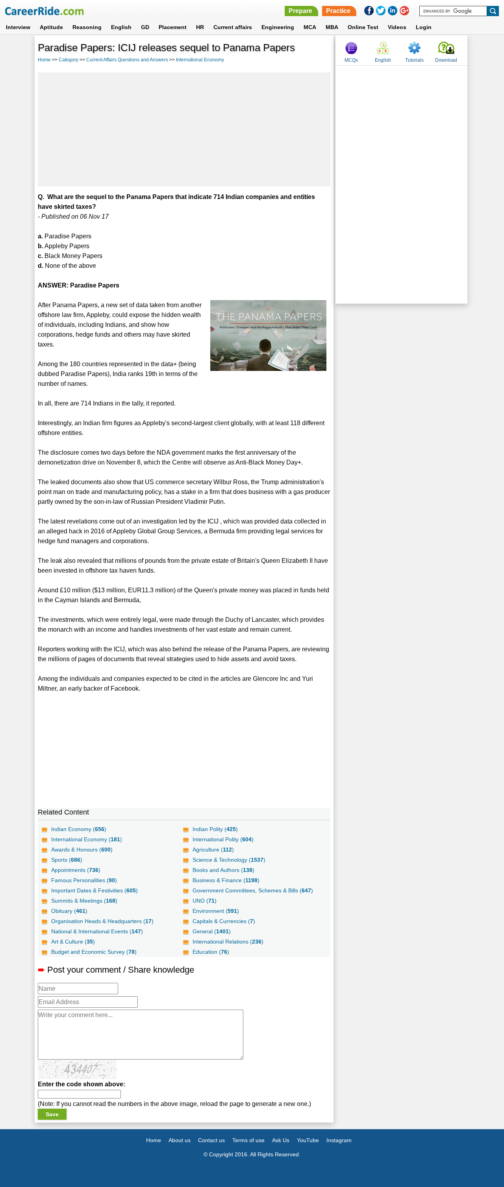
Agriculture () (213, 849)
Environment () (216, 911)
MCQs (351, 60)
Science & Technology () (229, 860)
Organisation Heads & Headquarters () (102, 921)
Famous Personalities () (84, 880)
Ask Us (280, 1140)
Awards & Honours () (82, 849)
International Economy (200, 60)
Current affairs (232, 27)
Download (446, 60)
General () (212, 931)
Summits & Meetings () (84, 901)
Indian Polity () (215, 829)
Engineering (277, 27)
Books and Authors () (223, 870)
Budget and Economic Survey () (94, 952)
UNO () (205, 901)
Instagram (339, 1140)
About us (180, 1140)
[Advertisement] (184, 129)
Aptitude (51, 27)
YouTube (308, 1140)
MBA (332, 27)
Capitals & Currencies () (224, 921)
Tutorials (414, 60)
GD (145, 27)
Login (424, 27)
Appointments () (75, 870)
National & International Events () (97, 931)
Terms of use (248, 1140)
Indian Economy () (78, 829)
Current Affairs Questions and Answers (127, 60)
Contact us (211, 1140)
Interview (18, 27)
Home (44, 60)
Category (68, 60)
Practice (338, 10)
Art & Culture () (73, 941)
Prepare (300, 10)
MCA (310, 27)
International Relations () (228, 941)
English (121, 27)
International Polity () (223, 839)
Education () (211, 952)
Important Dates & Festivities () (94, 890)
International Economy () (86, 839)
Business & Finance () (226, 880)
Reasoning (87, 27)
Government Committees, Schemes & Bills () (253, 890)
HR (200, 27)
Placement (173, 27)
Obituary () (69, 911)
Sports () (66, 860)
